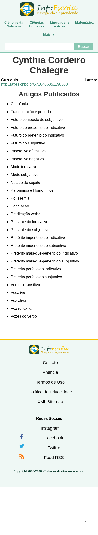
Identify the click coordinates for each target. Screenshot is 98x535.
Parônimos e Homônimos (32, 190)
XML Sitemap (50, 401)
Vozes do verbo (24, 316)
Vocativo (18, 293)
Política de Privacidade (50, 392)
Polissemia (20, 198)
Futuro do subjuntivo (28, 143)
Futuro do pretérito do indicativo (37, 135)
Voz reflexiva (21, 308)
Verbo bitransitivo (25, 285)
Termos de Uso (50, 382)
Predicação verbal (26, 214)
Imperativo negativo (27, 159)
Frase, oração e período (31, 112)
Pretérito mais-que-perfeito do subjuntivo (45, 261)
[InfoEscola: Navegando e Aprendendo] (49, 9)
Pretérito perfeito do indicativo (36, 269)
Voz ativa (18, 300)
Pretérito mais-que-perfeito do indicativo (44, 253)
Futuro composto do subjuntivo (37, 120)
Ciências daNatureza (13, 24)
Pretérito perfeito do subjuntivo (36, 277)
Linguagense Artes (59, 24)
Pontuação (20, 206)
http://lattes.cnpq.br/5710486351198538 (34, 84)
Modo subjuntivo (25, 175)
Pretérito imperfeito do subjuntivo (38, 245)
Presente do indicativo (29, 222)
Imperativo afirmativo (28, 151)
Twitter (54, 447)
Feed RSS (54, 457)
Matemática (84, 22)
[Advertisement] (49, 529)
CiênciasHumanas (36, 24)
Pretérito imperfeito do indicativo (38, 238)
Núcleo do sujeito (25, 182)
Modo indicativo (24, 167)
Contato (50, 362)
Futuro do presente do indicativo (38, 127)
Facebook (53, 438)
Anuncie (50, 372)
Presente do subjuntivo (30, 230)
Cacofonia (19, 104)
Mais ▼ (49, 34)
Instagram (50, 428)
